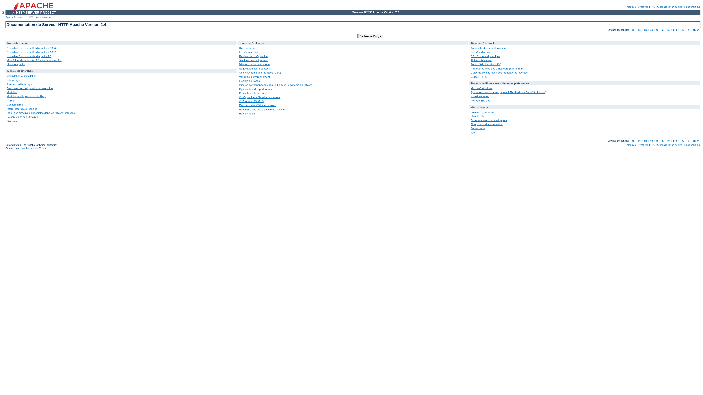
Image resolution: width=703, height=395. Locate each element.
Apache (9, 17)
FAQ (652, 6)
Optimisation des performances (257, 89)
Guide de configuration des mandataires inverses (499, 72)
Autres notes (478, 128)
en (645, 30)
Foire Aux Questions (482, 112)
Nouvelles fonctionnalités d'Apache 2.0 (29, 56)
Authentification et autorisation (488, 48)
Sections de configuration (253, 60)
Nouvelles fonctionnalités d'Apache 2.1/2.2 (31, 52)
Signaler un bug (692, 6)
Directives (643, 6)
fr (657, 30)
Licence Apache (16, 64)
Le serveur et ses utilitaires (22, 116)
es (652, 30)
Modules (631, 6)
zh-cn (696, 30)
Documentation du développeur (489, 120)
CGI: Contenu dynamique (485, 56)
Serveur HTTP (24, 17)
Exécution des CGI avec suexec (257, 105)
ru (683, 30)
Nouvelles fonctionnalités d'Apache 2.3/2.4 (31, 48)
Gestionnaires (15, 104)
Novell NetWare (480, 96)
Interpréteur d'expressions (22, 108)
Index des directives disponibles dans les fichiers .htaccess (41, 112)
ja (662, 30)
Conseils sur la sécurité (252, 93)
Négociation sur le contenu (254, 68)
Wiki (473, 132)
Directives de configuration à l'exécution (30, 88)
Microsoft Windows (481, 88)
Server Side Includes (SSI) (486, 64)
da (633, 30)
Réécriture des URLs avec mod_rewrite (262, 109)
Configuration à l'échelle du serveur (259, 97)
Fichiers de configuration (253, 56)
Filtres (10, 100)
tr (688, 30)
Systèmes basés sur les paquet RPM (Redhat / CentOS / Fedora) (508, 92)
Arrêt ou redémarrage (19, 84)
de (639, 30)
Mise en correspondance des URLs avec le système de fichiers (275, 84)
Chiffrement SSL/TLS (251, 101)
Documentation (43, 17)
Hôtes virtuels (247, 113)
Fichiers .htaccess (481, 60)
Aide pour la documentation (487, 124)
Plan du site (675, 6)
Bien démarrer (247, 48)
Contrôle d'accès (480, 52)
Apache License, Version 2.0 (36, 148)
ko (668, 30)
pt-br (675, 30)
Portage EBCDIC (480, 100)
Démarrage (13, 80)
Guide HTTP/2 (479, 76)
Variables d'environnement (254, 76)
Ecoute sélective (248, 52)
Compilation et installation (21, 75)
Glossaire (662, 6)
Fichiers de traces (249, 80)
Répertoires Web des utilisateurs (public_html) (497, 68)
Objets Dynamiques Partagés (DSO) (260, 72)
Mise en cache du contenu (254, 64)
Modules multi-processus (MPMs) (26, 96)
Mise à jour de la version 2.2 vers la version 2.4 (34, 60)
